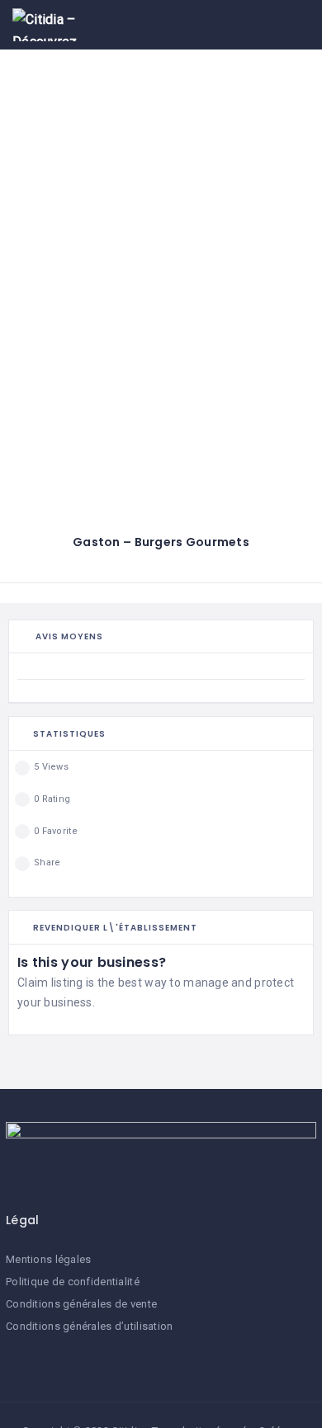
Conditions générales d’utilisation (89, 1326)
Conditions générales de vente (81, 1304)
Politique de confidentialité (73, 1281)
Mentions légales (48, 1259)
